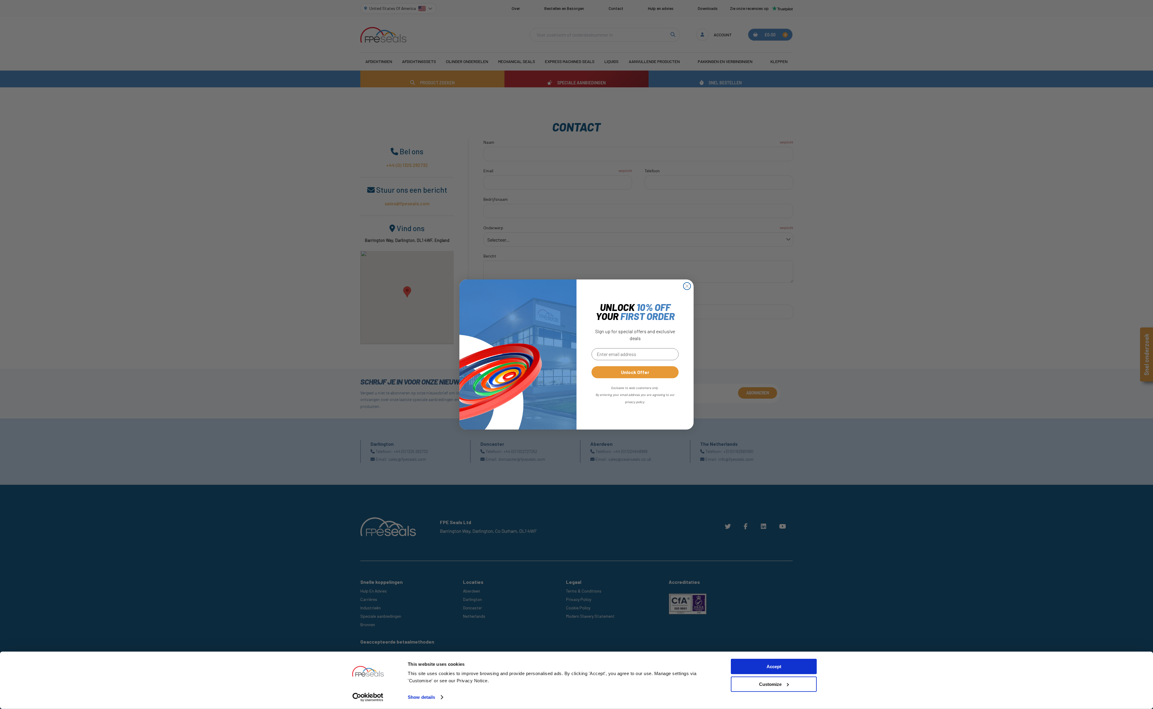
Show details (421, 697)
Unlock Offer (635, 372)
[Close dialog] (687, 286)
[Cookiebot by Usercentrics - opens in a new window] (368, 697)
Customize (770, 684)
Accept (774, 666)
